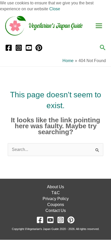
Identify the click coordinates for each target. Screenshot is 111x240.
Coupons (55, 204)
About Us (55, 187)
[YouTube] (28, 47)
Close (54, 9)
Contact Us (55, 210)
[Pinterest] (38, 47)
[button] (103, 48)
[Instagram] (18, 47)
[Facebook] (8, 47)
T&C (55, 193)
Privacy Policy (56, 198)
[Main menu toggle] (99, 26)
